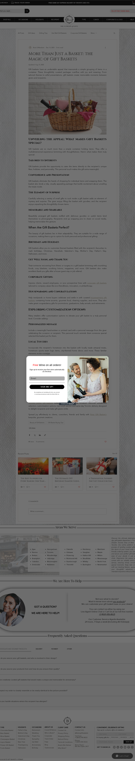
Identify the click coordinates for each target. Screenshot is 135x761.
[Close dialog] (106, 358)
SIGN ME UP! (47, 387)
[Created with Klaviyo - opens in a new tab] (67, 404)
